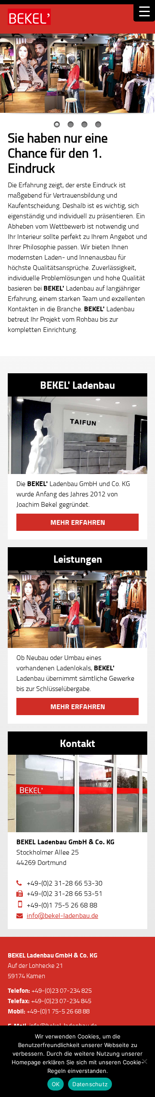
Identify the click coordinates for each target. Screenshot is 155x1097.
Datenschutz (90, 1084)
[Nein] (144, 1061)
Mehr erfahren (77, 522)
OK (56, 1084)
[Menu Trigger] (144, 11)
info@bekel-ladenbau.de (62, 915)
